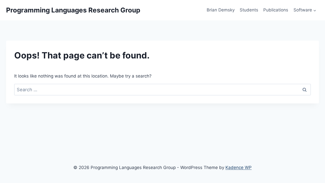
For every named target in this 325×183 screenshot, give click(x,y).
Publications (275, 9)
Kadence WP (238, 167)
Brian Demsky (221, 9)
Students (249, 9)
